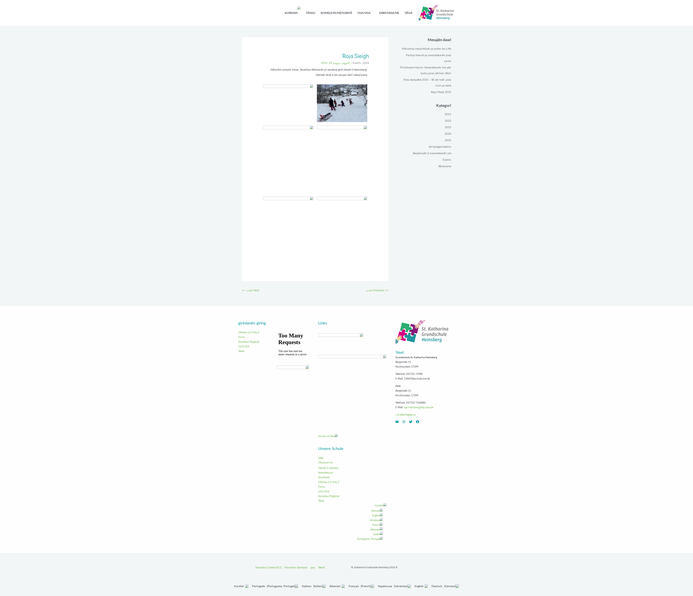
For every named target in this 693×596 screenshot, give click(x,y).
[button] (377, 12)
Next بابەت (250, 290)
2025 (448, 140)
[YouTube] (397, 421)
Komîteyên (324, 477)
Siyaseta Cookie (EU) (268, 567)
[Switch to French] (350, 525)
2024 (448, 133)
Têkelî (321, 501)
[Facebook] (417, 421)
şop (312, 567)
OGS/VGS (323, 491)
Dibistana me (325, 462)
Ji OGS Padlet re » (405, 414)
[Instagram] (404, 421)
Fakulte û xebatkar (328, 468)
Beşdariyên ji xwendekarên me (432, 153)
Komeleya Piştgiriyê (328, 496)
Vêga (320, 458)
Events (447, 159)
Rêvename (444, 166)
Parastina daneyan (296, 567)
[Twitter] (410, 421)
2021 (448, 114)
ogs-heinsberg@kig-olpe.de (418, 407)
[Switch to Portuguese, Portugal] (350, 539)
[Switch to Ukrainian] (350, 520)
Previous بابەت (377, 290)
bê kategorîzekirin (440, 146)
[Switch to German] (350, 511)
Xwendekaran (325, 473)
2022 (448, 120)
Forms (321, 487)
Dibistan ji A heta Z (328, 482)
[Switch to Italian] (350, 534)
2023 (448, 127)
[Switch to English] (350, 515)
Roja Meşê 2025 (441, 92)
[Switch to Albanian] (350, 529)
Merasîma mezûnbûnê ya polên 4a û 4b (426, 48)
